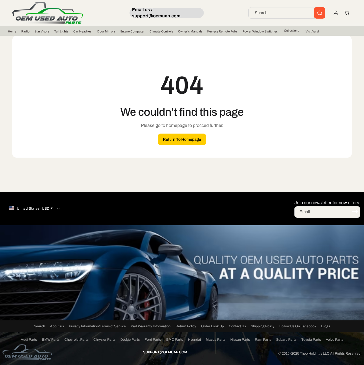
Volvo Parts (334, 339)
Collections (291, 30)
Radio (25, 31)
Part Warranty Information (151, 326)
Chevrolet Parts (76, 339)
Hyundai (194, 339)
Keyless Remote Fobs (222, 31)
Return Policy (186, 326)
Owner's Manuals (190, 31)
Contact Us (237, 326)
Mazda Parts (215, 339)
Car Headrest (82, 31)
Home (12, 31)
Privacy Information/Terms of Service (97, 326)
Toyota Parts (311, 339)
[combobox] (287, 12)
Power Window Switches (260, 31)
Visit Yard (312, 31)
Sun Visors (41, 31)
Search (39, 326)
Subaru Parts (286, 339)
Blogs (325, 326)
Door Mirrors (106, 31)
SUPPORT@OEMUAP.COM (165, 352)
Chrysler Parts (104, 339)
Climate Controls (161, 31)
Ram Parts (263, 339)
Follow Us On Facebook (297, 326)
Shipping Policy (262, 326)
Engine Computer (132, 31)
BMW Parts (50, 339)
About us (57, 326)
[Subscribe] (354, 211)
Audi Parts (29, 339)
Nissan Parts (240, 339)
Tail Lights (61, 31)
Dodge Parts (130, 339)
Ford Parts (153, 339)
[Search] (319, 13)
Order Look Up (212, 326)
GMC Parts (174, 339)
